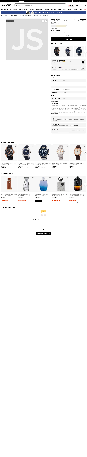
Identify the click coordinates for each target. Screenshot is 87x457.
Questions (11, 207)
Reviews (4, 207)
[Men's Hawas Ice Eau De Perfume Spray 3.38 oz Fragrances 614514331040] (50, 177)
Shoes (69, 9)
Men (11, 9)
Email (80, 130)
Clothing (64, 9)
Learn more (63, 62)
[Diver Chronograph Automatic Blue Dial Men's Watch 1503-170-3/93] (50, 146)
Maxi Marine (16, 15)
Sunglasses (39, 9)
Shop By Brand (4, 9)
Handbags (32, 9)
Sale (85, 9)
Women (15, 9)
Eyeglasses (46, 9)
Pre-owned (75, 9)
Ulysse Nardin (10, 15)
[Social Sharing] (43, 21)
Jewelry (26, 9)
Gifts (81, 9)
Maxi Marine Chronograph (24, 15)
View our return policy (74, 125)
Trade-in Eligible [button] (61, 25)
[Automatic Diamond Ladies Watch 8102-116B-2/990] (84, 146)
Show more (54, 113)
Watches (21, 9)
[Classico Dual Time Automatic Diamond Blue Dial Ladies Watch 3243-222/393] (33, 146)
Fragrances (53, 9)
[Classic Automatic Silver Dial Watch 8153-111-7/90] (67, 146)
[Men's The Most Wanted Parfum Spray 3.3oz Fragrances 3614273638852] (84, 177)
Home (2, 15)
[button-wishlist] (82, 5)
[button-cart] (85, 5)
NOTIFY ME (68, 39)
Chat (84, 130)
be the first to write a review (43, 233)
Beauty (59, 9)
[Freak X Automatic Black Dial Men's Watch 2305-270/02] (16, 146)
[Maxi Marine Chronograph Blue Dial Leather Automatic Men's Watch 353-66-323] (46, 21)
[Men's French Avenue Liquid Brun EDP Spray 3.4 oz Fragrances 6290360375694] (16, 177)
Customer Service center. (63, 131)
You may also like (56, 43)
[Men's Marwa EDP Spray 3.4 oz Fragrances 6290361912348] (33, 177)
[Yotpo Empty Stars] (76, 19)
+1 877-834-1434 (75, 130)
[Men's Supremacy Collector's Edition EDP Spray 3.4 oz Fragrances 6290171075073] (67, 177)
